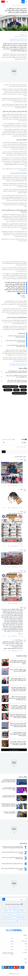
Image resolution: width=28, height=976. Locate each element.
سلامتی (12, 944)
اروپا (26, 938)
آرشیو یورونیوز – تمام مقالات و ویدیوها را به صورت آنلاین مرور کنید (7, 954)
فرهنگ (12, 947)
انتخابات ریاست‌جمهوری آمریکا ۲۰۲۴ (10, 386)
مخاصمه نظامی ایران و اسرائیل (14, 908)
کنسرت (4, 921)
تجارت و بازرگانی (24, 941)
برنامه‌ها (11, 949)
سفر (26, 947)
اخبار (24, 5)
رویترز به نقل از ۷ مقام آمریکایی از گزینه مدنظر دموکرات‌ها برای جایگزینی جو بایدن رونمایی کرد (17, 381)
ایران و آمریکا (9, 914)
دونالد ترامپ (23, 386)
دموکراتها (16, 390)
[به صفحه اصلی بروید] (23, 1)
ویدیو (26, 949)
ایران (24, 921)
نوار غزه (14, 924)
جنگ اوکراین (5, 911)
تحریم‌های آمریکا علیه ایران (20, 917)
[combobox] (14, 899)
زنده (3, 1)
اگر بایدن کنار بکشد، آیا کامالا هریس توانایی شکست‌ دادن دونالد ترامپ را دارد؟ (16, 376)
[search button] (3, 899)
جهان (21, 5)
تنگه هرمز (17, 921)
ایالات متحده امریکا (16, 5)
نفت (10, 921)
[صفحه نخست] (26, 5)
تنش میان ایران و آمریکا (7, 917)
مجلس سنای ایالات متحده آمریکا (19, 393)
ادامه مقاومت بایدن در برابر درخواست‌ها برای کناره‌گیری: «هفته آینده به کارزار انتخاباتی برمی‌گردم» (16, 371)
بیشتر (26, 962)
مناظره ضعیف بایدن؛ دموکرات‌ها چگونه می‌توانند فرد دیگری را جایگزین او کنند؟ (16, 346)
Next (26, 944)
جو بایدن (23, 390)
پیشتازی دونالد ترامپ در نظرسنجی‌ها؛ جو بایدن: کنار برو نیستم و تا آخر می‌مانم (15, 341)
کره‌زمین (11, 941)
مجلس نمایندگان (8, 390)
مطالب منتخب (22, 777)
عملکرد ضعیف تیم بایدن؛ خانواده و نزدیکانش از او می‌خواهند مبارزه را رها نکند (16, 336)
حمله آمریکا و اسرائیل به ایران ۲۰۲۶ (18, 911)
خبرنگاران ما (25, 952)
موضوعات (25, 935)
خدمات (25, 959)
